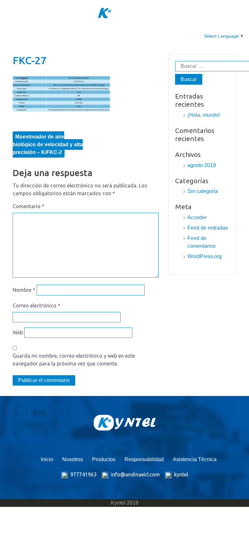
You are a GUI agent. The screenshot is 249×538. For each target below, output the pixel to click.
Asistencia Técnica (186, 36)
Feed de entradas (207, 228)
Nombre (24, 290)
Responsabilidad (142, 32)
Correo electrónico (36, 305)
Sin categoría (202, 191)
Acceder (197, 217)
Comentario (28, 206)
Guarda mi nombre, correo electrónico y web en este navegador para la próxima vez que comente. (74, 359)
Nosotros (66, 32)
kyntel (181, 474)
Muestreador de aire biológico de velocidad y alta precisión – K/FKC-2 (48, 144)
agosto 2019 (201, 165)
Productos (100, 32)
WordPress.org (204, 256)
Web (18, 332)
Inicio (38, 32)
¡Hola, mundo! (203, 115)
